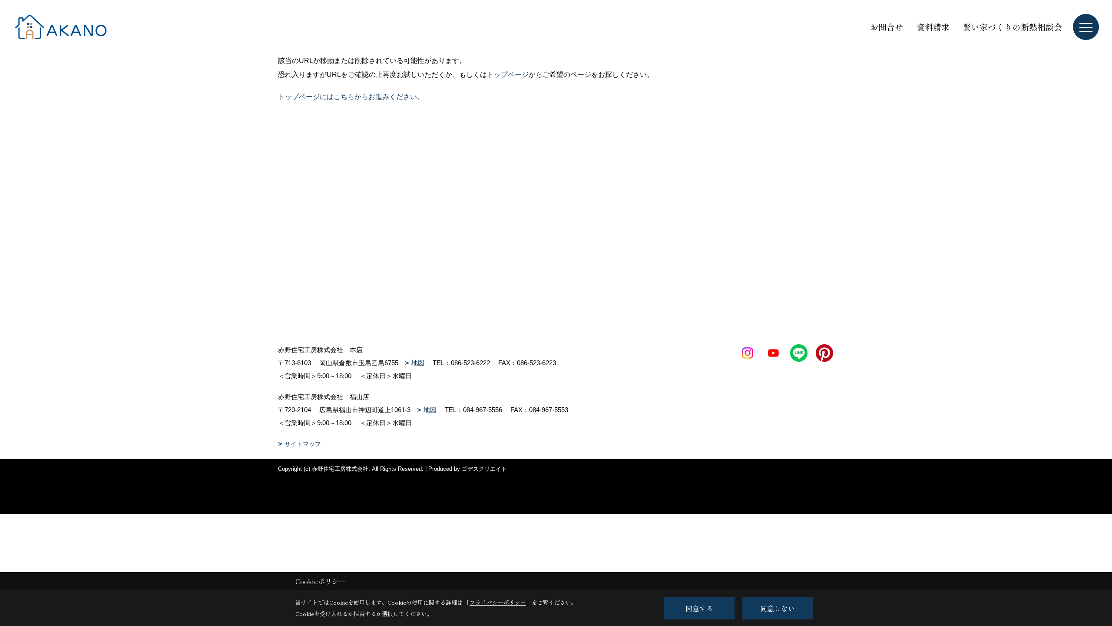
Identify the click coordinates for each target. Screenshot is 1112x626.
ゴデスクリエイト (484, 469)
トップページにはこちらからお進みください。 (351, 96)
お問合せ (886, 27)
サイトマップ (303, 443)
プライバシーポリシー (498, 602)
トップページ (508, 74)
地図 (417, 362)
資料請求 (933, 27)
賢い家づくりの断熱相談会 (1012, 27)
